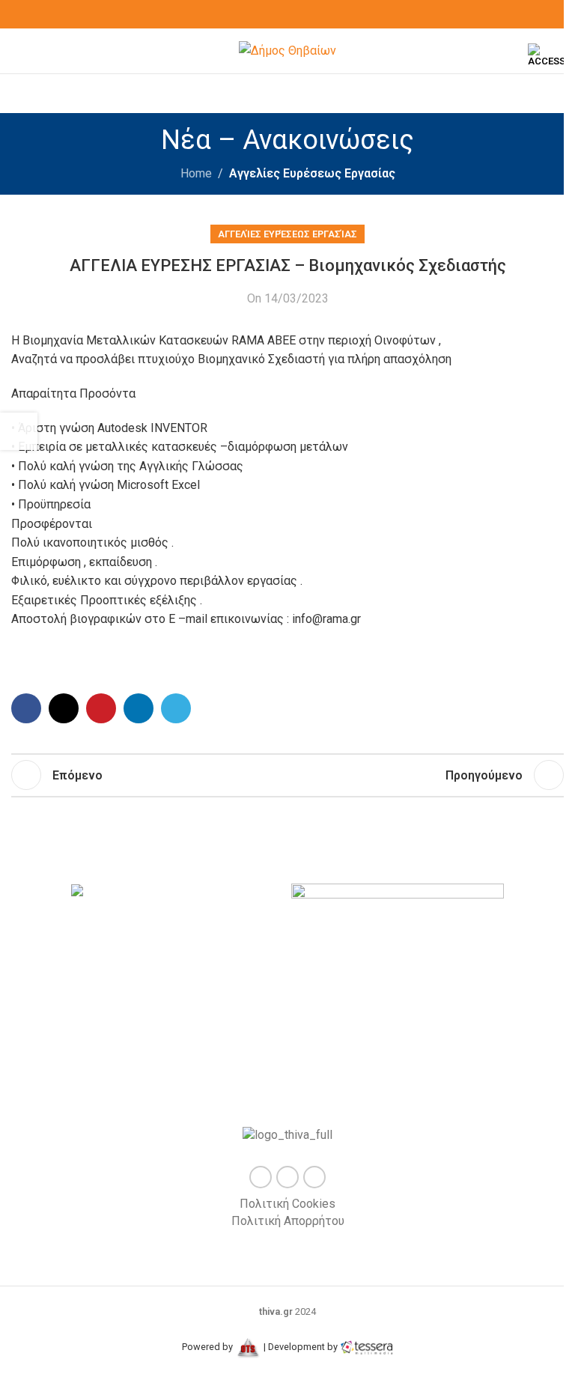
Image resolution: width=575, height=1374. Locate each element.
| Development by (301, 1346)
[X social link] (287, 14)
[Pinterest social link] (101, 708)
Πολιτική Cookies (287, 1204)
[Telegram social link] (176, 708)
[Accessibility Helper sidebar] (546, 55)
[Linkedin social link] (138, 708)
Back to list (287, 775)
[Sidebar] (18, 431)
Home (196, 173)
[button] (65, 968)
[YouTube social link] (305, 14)
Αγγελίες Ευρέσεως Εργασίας (312, 173)
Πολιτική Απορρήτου (287, 1221)
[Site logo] (287, 50)
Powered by (208, 1346)
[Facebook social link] (270, 14)
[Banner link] (177, 894)
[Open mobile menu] (17, 51)
